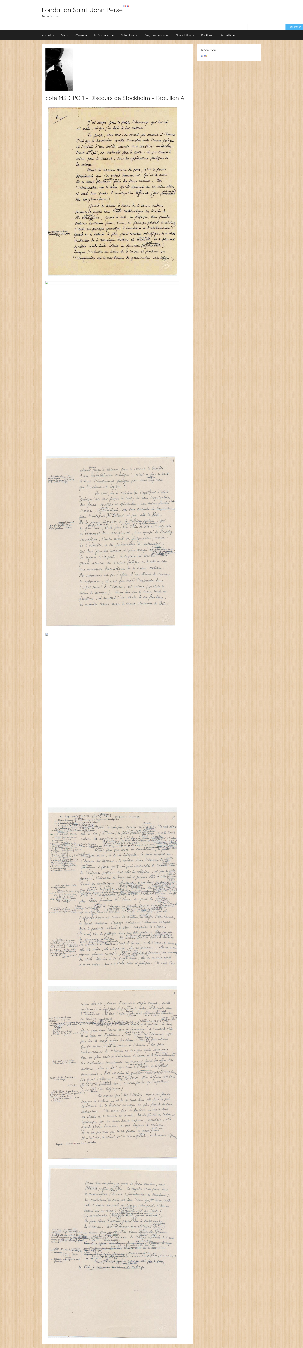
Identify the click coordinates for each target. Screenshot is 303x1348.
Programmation (155, 35)
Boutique (206, 35)
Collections (127, 35)
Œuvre (79, 35)
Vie (63, 35)
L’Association (183, 35)
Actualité (226, 35)
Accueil (46, 35)
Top (295, 1340)
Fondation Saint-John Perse (82, 10)
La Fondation (102, 35)
